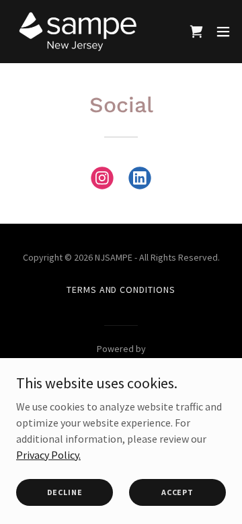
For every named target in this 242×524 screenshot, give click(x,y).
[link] (77, 31)
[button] (196, 31)
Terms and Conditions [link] (121, 289)
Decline (65, 492)
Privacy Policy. (48, 454)
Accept (177, 492)
